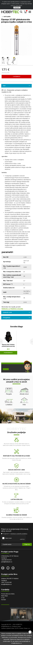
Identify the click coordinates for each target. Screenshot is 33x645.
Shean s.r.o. (27, 628)
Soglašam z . (15, 533)
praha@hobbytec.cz (6, 562)
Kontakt (3, 599)
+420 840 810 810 (6, 560)
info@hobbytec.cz (6, 626)
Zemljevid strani (16, 626)
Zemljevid (4, 558)
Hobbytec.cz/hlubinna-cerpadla (12, 309)
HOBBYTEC (19, 624)
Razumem (17, 7)
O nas (3, 597)
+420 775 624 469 (6, 582)
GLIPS (16, 628)
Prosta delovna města (7, 594)
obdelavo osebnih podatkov (18, 533)
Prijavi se (27, 544)
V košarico (16, 76)
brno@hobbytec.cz (6, 584)
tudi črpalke (7, 16)
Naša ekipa (4, 596)
